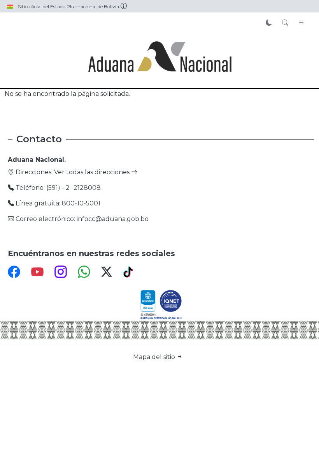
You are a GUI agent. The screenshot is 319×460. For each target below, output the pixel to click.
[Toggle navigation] (301, 23)
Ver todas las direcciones (92, 172)
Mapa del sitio (155, 357)
